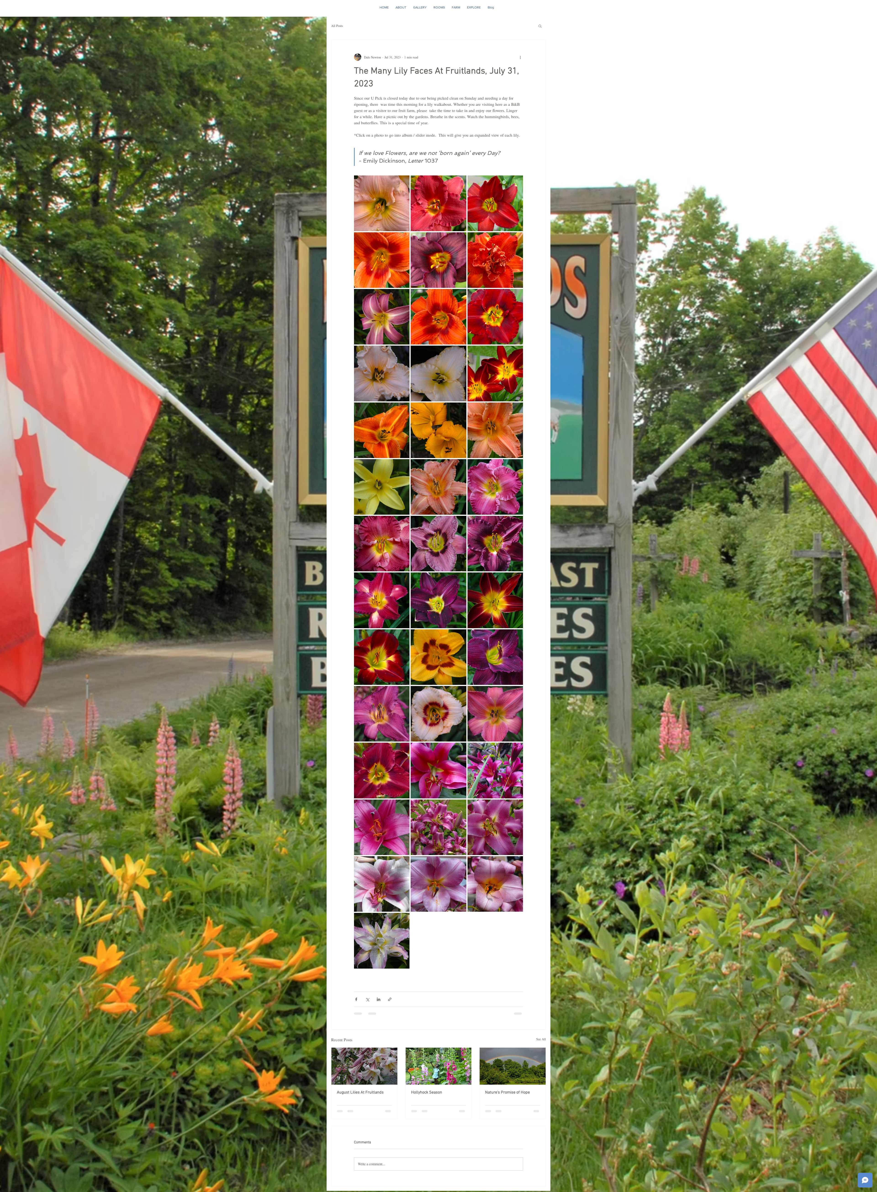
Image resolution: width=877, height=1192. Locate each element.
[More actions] (520, 57)
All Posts (337, 26)
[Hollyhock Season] (439, 1066)
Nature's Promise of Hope (507, 1092)
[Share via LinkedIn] (378, 999)
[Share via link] (390, 999)
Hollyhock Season (426, 1092)
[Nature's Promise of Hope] (513, 1066)
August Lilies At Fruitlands (360, 1092)
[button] (540, 26)
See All (541, 1039)
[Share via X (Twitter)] (367, 999)
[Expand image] (381, 203)
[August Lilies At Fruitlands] (364, 1066)
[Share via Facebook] (356, 999)
